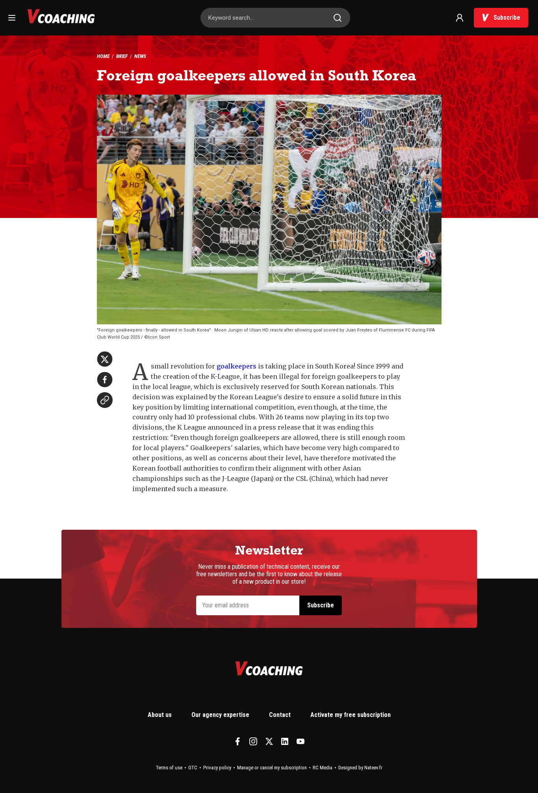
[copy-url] (105, 400)
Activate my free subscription (350, 715)
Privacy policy (217, 768)
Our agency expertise (220, 715)
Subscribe (506, 17)
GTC (192, 768)
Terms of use (169, 768)
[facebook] (105, 379)
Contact (280, 715)
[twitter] (105, 359)
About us (160, 715)
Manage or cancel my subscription (272, 768)
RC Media (322, 768)
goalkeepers (236, 366)
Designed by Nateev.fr (360, 768)
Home (103, 56)
